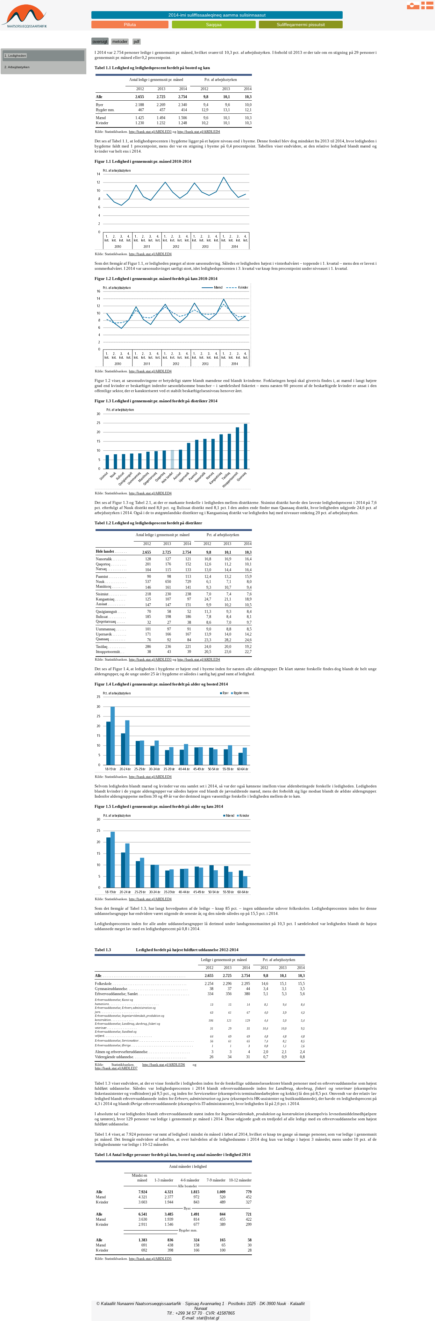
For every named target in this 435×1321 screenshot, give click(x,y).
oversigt (100, 41)
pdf (136, 41)
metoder (119, 41)
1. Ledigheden (15, 55)
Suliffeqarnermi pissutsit (301, 24)
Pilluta (130, 24)
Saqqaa (214, 24)
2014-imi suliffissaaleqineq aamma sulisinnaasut (217, 15)
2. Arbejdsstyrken (17, 67)
